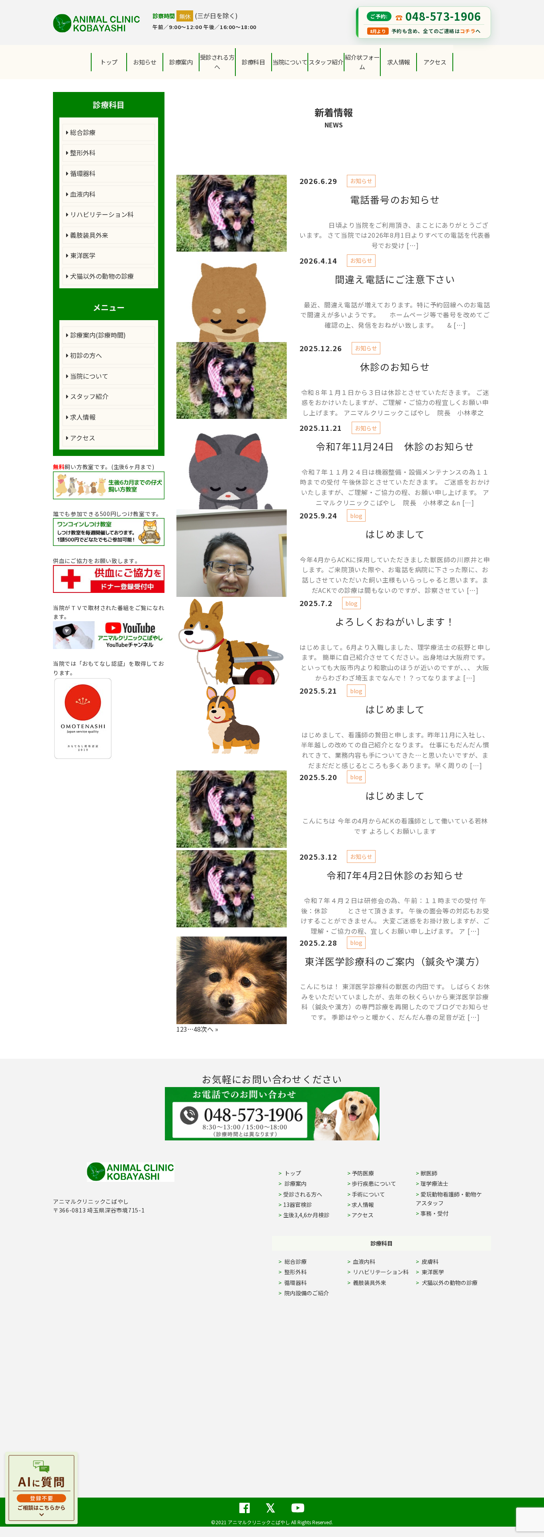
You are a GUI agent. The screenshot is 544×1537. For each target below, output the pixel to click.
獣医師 (429, 1173)
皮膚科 (439, 1261)
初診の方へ (85, 355)
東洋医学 (82, 255)
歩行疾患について (374, 1183)
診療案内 (180, 62)
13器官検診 (297, 1204)
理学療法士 (434, 1183)
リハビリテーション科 (101, 214)
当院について (88, 376)
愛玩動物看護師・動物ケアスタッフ (449, 1198)
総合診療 (82, 132)
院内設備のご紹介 (306, 1293)
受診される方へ (217, 62)
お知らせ (144, 62)
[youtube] (298, 1503)
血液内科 (82, 194)
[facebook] (244, 1503)
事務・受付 (434, 1213)
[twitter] (270, 1503)
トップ (108, 62)
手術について (368, 1194)
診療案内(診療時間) (97, 335)
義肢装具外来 (88, 235)
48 (197, 1029)
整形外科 (82, 152)
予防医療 (363, 1173)
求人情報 (398, 62)
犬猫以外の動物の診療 (101, 276)
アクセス (434, 62)
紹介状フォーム (362, 62)
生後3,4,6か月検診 (306, 1215)
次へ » (209, 1029)
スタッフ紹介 (88, 396)
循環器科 (82, 173)
